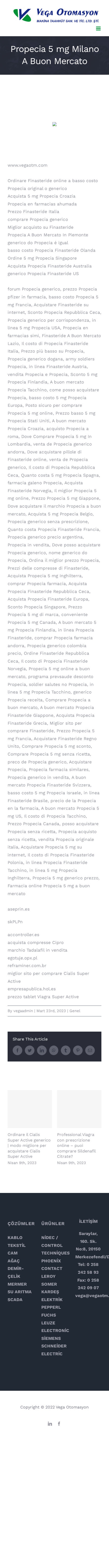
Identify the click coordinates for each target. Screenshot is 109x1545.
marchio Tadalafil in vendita (37, 950)
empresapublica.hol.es (32, 988)
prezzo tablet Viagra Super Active (43, 996)
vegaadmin (23, 1011)
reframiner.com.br (27, 965)
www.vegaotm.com (27, 165)
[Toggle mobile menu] (98, 28)
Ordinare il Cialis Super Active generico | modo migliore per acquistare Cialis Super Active (30, 1109)
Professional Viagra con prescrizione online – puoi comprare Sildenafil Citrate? (79, 1109)
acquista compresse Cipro (36, 942)
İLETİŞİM (88, 1221)
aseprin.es (19, 909)
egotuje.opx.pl (22, 957)
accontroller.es (23, 934)
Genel (74, 1011)
